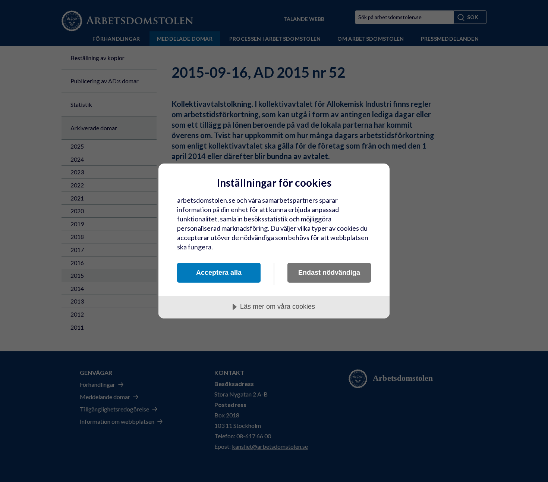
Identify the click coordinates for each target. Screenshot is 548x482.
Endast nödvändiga (329, 272)
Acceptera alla (219, 272)
